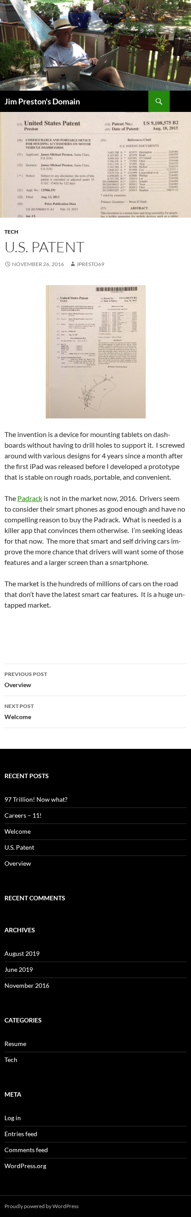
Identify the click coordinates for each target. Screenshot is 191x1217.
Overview (25, 679)
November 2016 (26, 985)
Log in (12, 1118)
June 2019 (18, 969)
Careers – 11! (23, 815)
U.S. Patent (19, 847)
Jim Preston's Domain (42, 101)
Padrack (29, 498)
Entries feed (20, 1133)
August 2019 (22, 953)
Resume (15, 1043)
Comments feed (26, 1149)
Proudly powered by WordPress (41, 1206)
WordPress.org (25, 1165)
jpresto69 (90, 264)
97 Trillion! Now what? (36, 799)
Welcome (19, 711)
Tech (11, 231)
